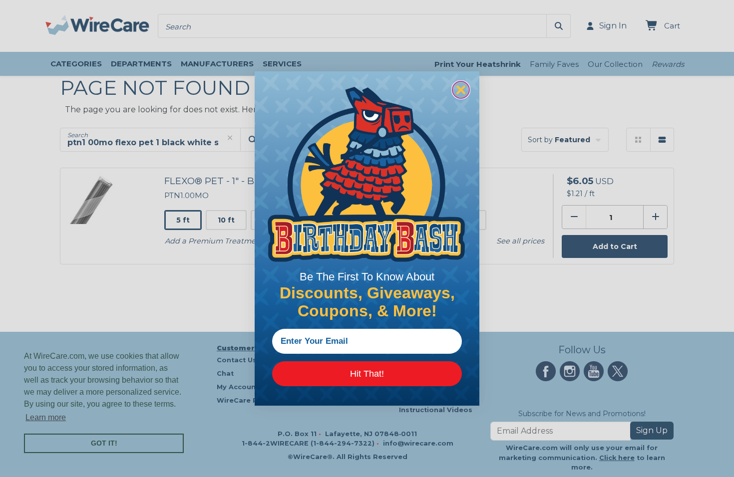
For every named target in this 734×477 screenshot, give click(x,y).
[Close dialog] (460, 89)
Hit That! (367, 374)
